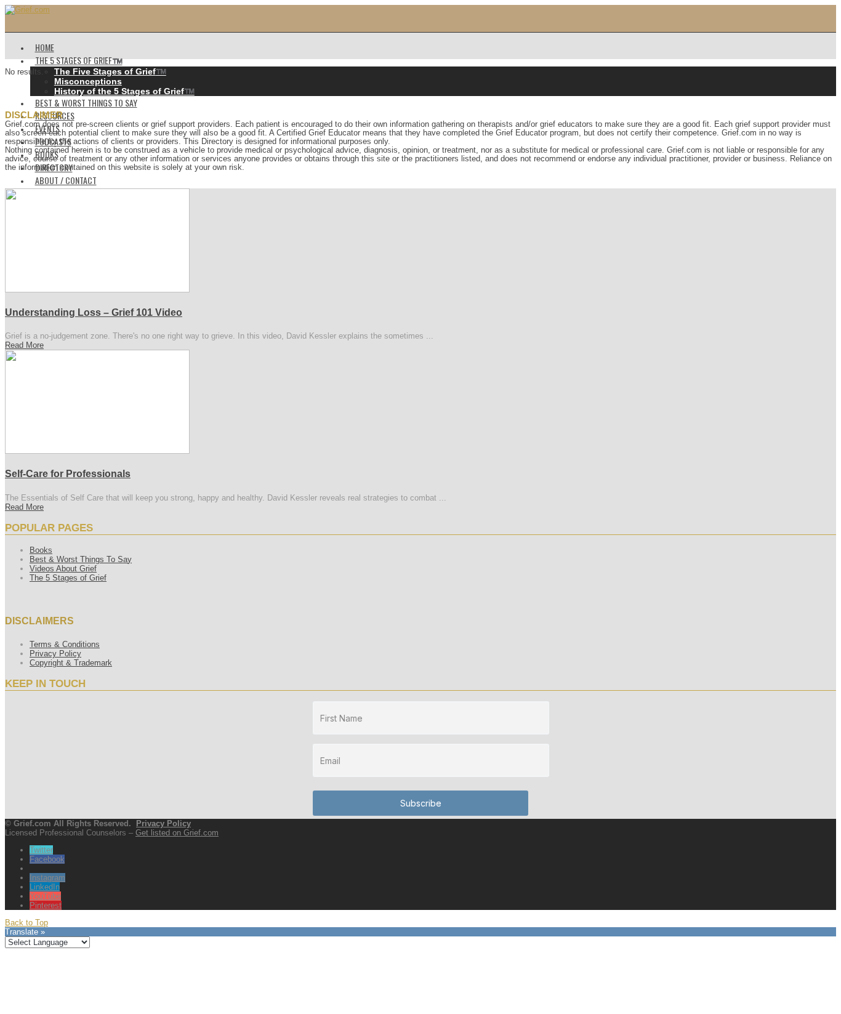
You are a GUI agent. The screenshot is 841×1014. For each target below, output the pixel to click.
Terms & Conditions (65, 644)
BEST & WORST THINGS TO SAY (86, 102)
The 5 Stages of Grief (68, 577)
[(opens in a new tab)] (97, 289)
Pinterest (46, 905)
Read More (24, 345)
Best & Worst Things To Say (81, 559)
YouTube (45, 896)
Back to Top (26, 922)
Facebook (47, 859)
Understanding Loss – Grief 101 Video (93, 312)
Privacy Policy (55, 653)
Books (41, 550)
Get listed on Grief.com (177, 832)
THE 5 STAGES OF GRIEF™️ (79, 60)
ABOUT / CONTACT (66, 180)
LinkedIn (45, 886)
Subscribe (420, 803)
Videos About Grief (63, 568)
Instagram (47, 877)
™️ (110, 71)
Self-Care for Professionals (68, 474)
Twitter (41, 850)
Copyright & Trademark (71, 662)
